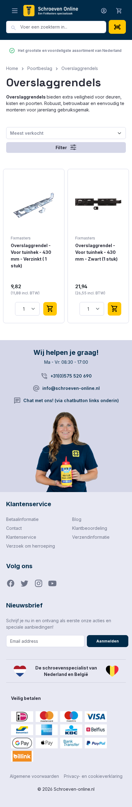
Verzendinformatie (91, 537)
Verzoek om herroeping (30, 546)
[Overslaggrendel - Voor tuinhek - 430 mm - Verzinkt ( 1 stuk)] (34, 204)
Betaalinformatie (22, 519)
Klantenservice (21, 537)
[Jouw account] (103, 10)
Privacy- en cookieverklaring (93, 776)
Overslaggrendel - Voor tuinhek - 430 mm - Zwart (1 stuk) (96, 252)
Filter (62, 147)
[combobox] (63, 27)
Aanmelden (107, 641)
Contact (14, 528)
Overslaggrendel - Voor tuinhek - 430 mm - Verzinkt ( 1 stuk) (31, 255)
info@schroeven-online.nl (71, 388)
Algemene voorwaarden (34, 776)
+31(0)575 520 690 (71, 375)
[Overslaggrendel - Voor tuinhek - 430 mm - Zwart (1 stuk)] (98, 204)
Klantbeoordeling (89, 528)
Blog (76, 519)
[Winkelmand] (119, 10)
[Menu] (14, 10)
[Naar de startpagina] (50, 10)
